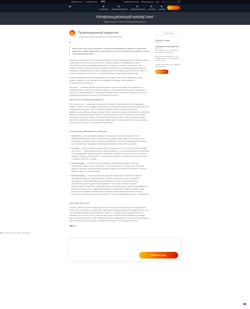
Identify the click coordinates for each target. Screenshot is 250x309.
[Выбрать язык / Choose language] (244, 303)
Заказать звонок (162, 72)
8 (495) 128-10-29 (91, 2)
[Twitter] (73, 225)
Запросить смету (158, 255)
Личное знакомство (147, 1)
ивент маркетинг (115, 37)
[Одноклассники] (75, 225)
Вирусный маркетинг (98, 37)
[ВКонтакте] (71, 225)
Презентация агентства (131, 1)
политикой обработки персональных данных (163, 249)
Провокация (83, 37)
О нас (157, 1)
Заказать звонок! (173, 7)
